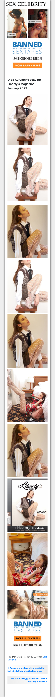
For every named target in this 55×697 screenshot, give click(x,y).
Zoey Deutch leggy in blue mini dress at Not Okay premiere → (29, 679)
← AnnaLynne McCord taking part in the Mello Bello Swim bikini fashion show (25, 669)
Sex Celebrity (26, 4)
